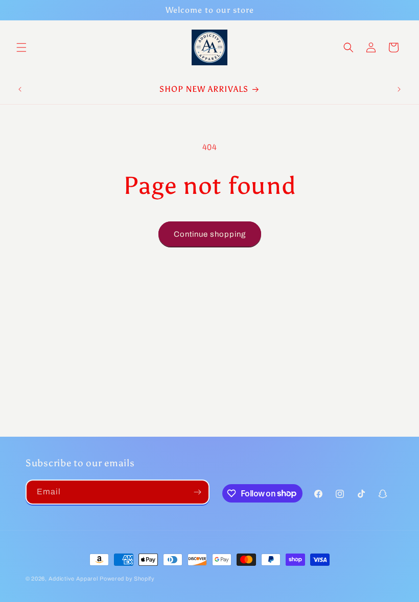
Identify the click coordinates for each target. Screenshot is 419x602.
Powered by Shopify (127, 578)
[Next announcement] (399, 89)
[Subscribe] (197, 492)
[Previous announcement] (20, 89)
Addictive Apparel (73, 578)
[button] (21, 47)
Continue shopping (210, 234)
